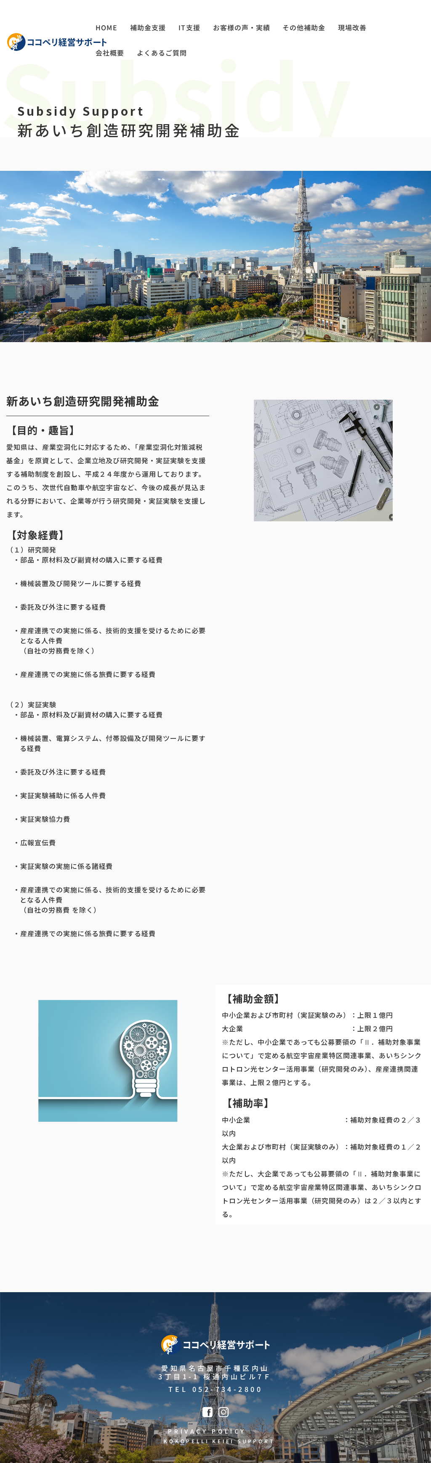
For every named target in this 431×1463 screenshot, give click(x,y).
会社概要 (110, 53)
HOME (106, 27)
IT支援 (189, 27)
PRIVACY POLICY (207, 1431)
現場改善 (352, 27)
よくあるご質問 (162, 53)
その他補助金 (303, 27)
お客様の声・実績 (241, 27)
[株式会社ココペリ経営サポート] (56, 42)
